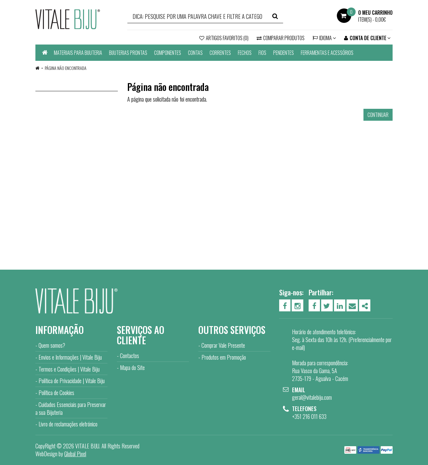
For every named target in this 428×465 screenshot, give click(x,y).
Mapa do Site (132, 367)
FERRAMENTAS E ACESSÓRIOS (327, 52)
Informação (59, 330)
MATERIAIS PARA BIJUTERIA (78, 52)
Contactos (129, 355)
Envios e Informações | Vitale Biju (70, 357)
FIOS (262, 52)
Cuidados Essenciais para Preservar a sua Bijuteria (70, 408)
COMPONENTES (167, 52)
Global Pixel (75, 454)
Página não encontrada (65, 68)
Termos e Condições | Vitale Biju (69, 369)
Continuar (378, 115)
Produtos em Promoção (223, 357)
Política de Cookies (56, 392)
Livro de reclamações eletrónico (68, 424)
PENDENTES (283, 52)
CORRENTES (220, 52)
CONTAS (195, 52)
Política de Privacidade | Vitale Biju (72, 381)
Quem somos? (52, 345)
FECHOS (245, 52)
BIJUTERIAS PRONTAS (128, 52)
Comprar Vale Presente (223, 345)
